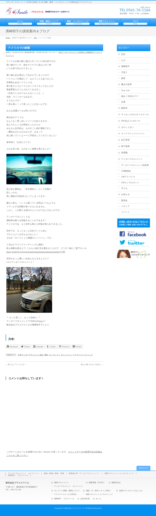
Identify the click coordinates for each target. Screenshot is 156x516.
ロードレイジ (54, 355)
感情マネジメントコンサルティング (119, 473)
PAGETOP (143, 468)
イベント (125, 212)
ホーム (98, 499)
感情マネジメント (61, 483)
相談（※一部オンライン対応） (99, 491)
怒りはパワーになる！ (16, 364)
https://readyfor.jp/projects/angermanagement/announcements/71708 (35, 252)
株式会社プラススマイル (74, 508)
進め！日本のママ (129, 96)
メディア (125, 206)
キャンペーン (66, 355)
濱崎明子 (90, 52)
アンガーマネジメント (131, 159)
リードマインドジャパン (133, 133)
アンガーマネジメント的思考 (73, 52)
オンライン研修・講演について (67, 491)
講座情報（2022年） (97, 483)
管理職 (124, 153)
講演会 (124, 200)
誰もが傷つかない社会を (92, 364)
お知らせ (125, 194)
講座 (123, 78)
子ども (124, 188)
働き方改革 (126, 84)
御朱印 (124, 108)
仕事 (123, 102)
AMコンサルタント (130, 182)
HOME (8, 38)
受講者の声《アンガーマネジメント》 (84, 473)
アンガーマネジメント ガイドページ (23, 473)
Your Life (125, 90)
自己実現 (125, 140)
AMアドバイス (128, 177)
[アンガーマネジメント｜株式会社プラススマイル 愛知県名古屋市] (38, 12)
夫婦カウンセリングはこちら (131, 491)
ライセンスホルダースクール (135, 114)
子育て (124, 72)
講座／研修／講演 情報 (54, 473)
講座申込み (116, 483)
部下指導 (125, 146)
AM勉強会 (126, 171)
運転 (46, 355)
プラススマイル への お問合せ (65, 494)
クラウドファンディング (83, 355)
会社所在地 (85, 499)
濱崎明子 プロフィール (18, 475)
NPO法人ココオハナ (130, 121)
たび (85, 52)
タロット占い (127, 127)
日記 (35, 38)
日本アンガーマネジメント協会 (30, 355)
